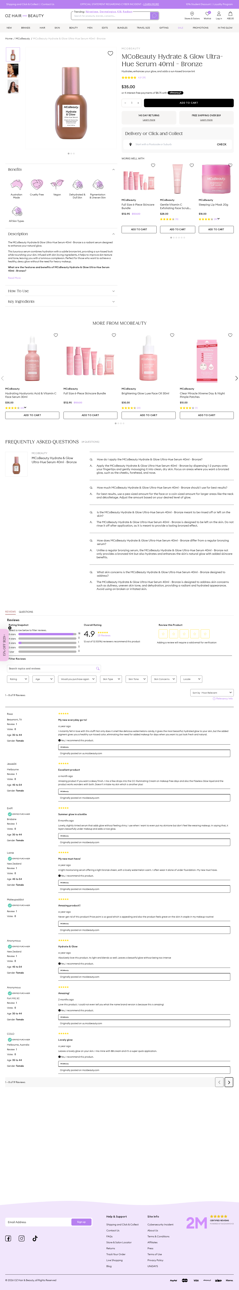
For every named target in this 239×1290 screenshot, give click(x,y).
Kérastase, (92, 12)
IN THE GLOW (225, 27)
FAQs (109, 1236)
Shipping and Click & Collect (22, 4)
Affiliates (152, 1242)
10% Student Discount (198, 4)
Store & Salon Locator (119, 1242)
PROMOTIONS (200, 27)
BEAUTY (73, 27)
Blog (109, 1266)
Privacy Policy (155, 1260)
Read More (14, 277)
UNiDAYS (152, 1266)
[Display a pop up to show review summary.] (218, 219)
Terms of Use (154, 1254)
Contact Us (47, 4)
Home (9, 38)
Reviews (10, 612)
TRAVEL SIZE (143, 27)
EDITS (105, 27)
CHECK (221, 144)
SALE (180, 27)
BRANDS (25, 27)
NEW (9, 27)
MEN (89, 27)
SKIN (57, 27)
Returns (110, 1248)
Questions (26, 611)
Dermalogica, (108, 12)
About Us (152, 1230)
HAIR (42, 27)
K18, (119, 12)
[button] (4, 645)
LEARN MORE (151, 4)
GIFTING (163, 27)
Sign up (81, 1222)
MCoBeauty (23, 38)
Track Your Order (115, 1254)
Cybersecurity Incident (160, 1224)
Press (150, 1248)
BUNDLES (122, 27)
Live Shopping (114, 1260)
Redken (127, 12)
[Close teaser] (10, 628)
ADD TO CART (139, 230)
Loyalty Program (223, 4)
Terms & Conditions (158, 1236)
